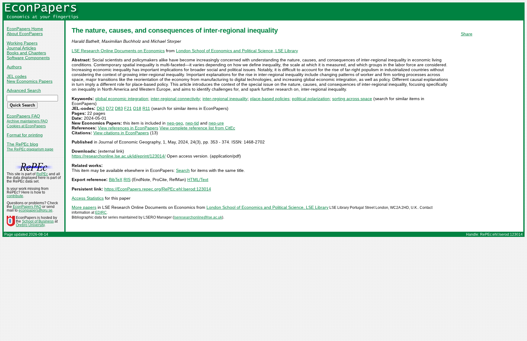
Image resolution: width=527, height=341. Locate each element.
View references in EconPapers (128, 127)
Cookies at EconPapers (26, 126)
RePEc (42, 174)
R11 (146, 108)
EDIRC (101, 212)
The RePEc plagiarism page (30, 149)
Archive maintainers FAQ (27, 121)
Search (183, 170)
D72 (110, 108)
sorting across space (352, 98)
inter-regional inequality (225, 98)
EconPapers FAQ (23, 116)
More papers (84, 207)
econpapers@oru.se (35, 210)
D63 (101, 108)
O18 (137, 108)
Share (466, 33)
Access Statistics (88, 198)
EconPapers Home (25, 28)
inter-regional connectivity (175, 98)
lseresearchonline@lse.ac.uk (198, 217)
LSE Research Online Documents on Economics (118, 50)
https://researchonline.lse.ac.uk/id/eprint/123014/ (119, 156)
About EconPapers (25, 33)
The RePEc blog (22, 144)
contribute (15, 196)
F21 (128, 108)
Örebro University (30, 225)
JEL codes (17, 76)
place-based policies (269, 98)
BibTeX (115, 179)
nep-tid (192, 123)
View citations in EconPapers (121, 132)
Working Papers (22, 43)
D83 (119, 108)
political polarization (311, 98)
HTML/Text (197, 179)
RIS (127, 179)
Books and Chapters (26, 52)
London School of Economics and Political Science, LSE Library (237, 50)
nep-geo (175, 123)
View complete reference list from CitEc (197, 127)
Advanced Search (24, 90)
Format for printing (25, 134)
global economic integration (121, 98)
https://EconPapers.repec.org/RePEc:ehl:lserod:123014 (157, 189)
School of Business (38, 221)
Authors (14, 66)
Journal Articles (21, 47)
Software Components (28, 57)
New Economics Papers (29, 81)
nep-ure (216, 123)
